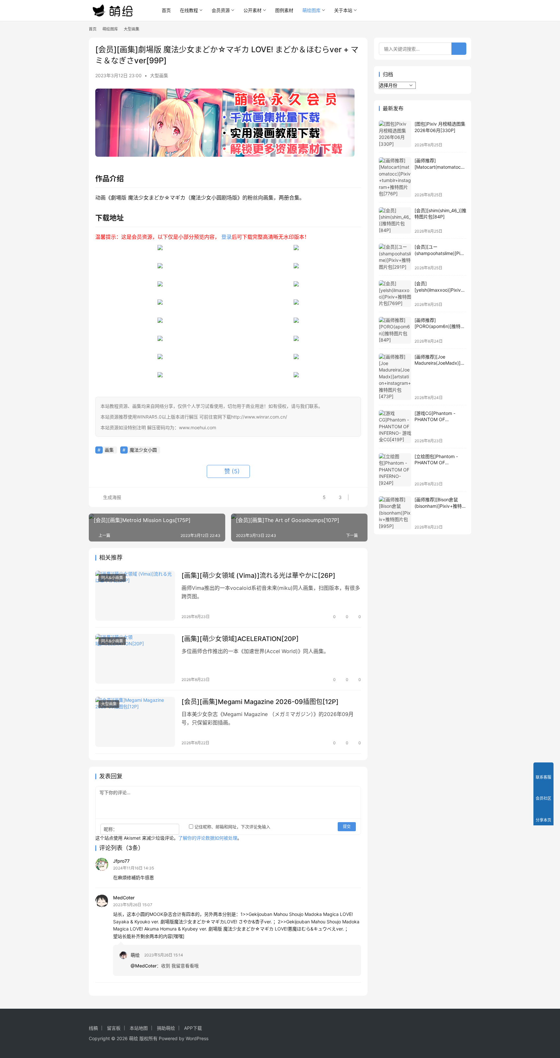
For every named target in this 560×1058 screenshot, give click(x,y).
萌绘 (135, 955)
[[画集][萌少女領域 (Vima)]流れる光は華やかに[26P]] (135, 596)
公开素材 (252, 10)
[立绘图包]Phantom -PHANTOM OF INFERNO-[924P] (436, 463)
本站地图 (139, 1028)
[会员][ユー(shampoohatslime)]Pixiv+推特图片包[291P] (440, 253)
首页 (166, 10)
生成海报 (111, 497)
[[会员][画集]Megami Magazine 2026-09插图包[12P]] (135, 722)
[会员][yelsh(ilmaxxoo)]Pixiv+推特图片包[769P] (439, 290)
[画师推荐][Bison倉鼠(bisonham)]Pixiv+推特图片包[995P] (440, 506)
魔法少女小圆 (143, 450)
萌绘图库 (311, 10)
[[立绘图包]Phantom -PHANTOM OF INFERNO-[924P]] (395, 469)
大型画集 (159, 75)
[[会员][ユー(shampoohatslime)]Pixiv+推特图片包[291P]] (395, 257)
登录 (226, 237)
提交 (347, 826)
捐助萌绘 (166, 1028)
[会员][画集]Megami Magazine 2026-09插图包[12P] (260, 702)
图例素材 (284, 10)
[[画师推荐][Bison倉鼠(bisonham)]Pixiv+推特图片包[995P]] (395, 512)
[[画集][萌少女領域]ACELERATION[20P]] (135, 659)
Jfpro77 (121, 861)
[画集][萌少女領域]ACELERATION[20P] (240, 639)
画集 (109, 450)
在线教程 (189, 10)
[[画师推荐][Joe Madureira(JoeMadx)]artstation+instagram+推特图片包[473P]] (395, 377)
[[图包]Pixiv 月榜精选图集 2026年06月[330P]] (395, 134)
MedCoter (123, 897)
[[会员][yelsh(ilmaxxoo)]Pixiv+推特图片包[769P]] (395, 293)
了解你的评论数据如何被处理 (207, 838)
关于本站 (343, 10)
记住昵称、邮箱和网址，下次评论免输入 (231, 826)
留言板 (114, 1028)
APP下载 (193, 1028)
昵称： (110, 829)
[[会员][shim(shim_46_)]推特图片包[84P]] (395, 220)
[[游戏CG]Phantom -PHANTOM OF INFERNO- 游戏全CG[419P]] (395, 426)
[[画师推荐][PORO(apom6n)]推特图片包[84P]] (395, 330)
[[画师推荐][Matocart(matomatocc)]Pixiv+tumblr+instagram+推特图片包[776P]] (395, 177)
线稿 (93, 1028)
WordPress (197, 1038)
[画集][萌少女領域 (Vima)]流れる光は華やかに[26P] (258, 575)
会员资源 (221, 10)
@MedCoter (144, 965)
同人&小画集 (112, 577)
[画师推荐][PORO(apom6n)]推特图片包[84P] (439, 326)
